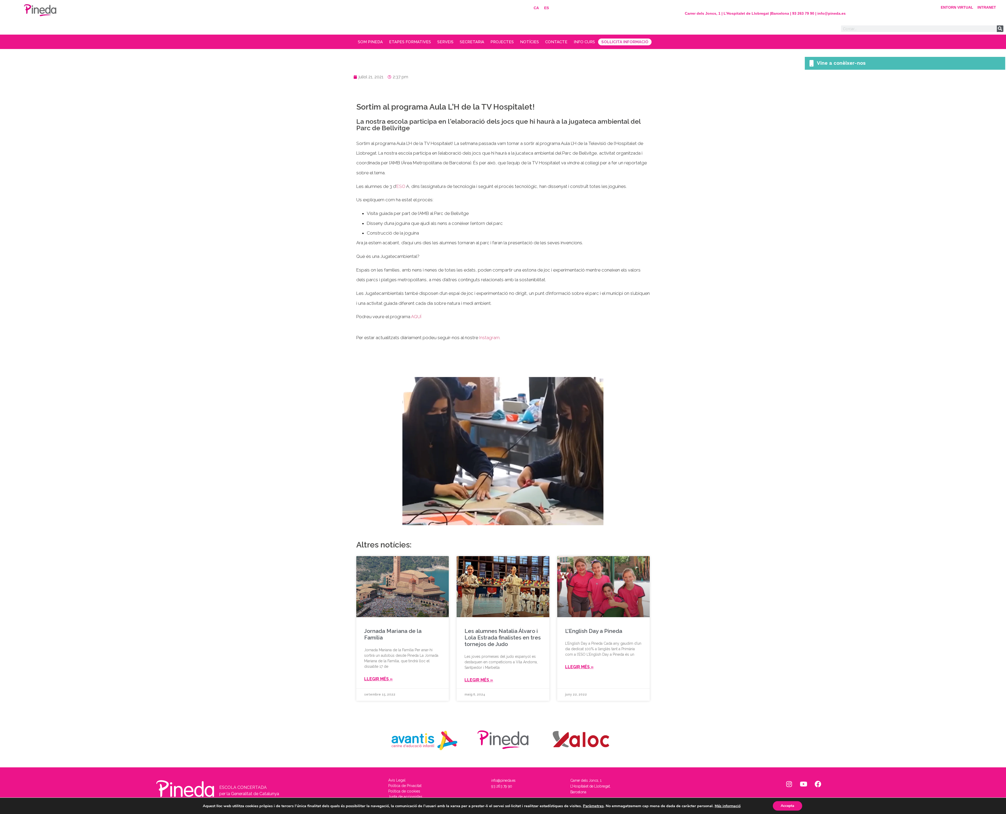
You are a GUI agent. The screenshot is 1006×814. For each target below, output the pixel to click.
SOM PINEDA (370, 42)
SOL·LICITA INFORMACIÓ (624, 42)
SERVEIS (445, 42)
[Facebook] (817, 784)
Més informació (728, 806)
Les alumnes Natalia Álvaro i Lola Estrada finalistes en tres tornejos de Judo (502, 637)
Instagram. (489, 337)
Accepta (787, 805)
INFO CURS (584, 42)
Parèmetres (593, 806)
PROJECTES (502, 42)
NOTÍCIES (529, 42)
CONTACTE (556, 42)
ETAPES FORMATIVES (410, 42)
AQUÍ (416, 316)
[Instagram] (789, 784)
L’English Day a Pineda (593, 631)
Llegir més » (378, 678)
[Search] (1000, 28)
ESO (400, 186)
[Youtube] (803, 784)
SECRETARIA (472, 42)
